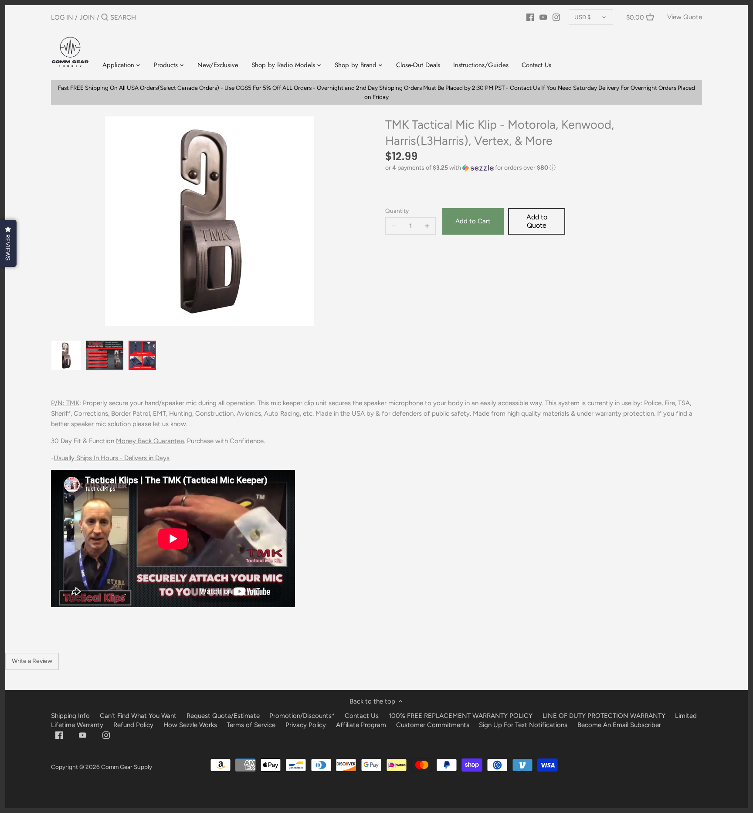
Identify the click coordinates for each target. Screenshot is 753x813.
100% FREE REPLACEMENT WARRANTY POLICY (461, 716)
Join (87, 17)
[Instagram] (556, 17)
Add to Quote (536, 221)
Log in (62, 17)
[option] (66, 355)
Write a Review (32, 661)
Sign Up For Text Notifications (523, 725)
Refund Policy (133, 725)
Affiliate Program (361, 725)
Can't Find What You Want (138, 716)
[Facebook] (530, 17)
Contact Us (362, 716)
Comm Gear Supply (126, 766)
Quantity (397, 210)
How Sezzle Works (190, 725)
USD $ (582, 17)
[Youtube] (543, 17)
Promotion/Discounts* (302, 716)
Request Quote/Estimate (224, 716)
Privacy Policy (305, 725)
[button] (543, 168)
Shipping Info (70, 716)
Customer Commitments (432, 725)
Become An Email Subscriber (619, 725)
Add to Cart (473, 221)
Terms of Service (252, 725)
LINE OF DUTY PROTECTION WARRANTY (604, 716)
